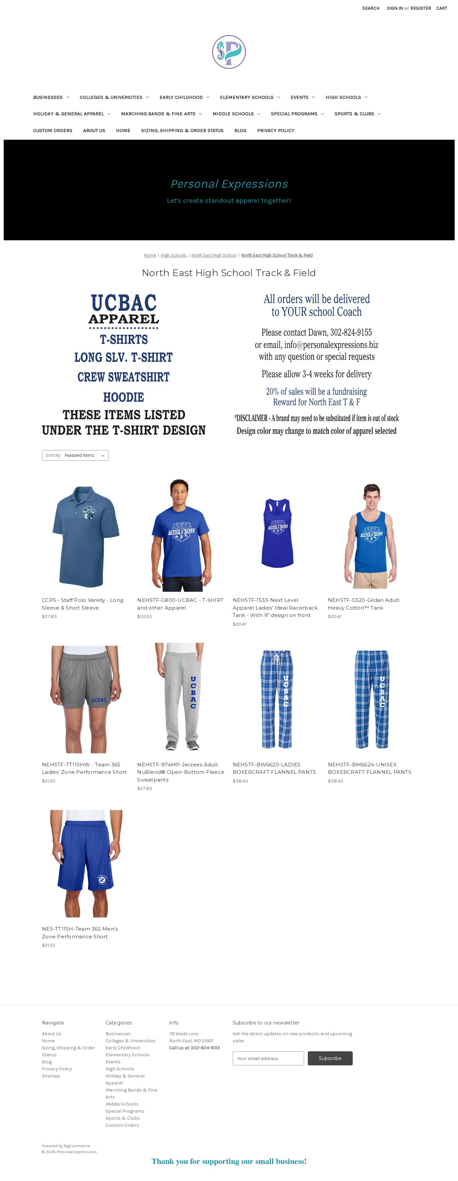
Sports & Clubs (354, 114)
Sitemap (51, 1076)
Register (420, 8)
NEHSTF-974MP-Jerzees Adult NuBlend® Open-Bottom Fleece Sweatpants (180, 772)
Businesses (48, 97)
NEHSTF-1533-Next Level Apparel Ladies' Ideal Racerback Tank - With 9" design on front (275, 607)
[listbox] (86, 455)
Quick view (80, 529)
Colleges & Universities (111, 97)
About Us (94, 130)
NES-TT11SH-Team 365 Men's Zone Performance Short (80, 933)
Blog (240, 130)
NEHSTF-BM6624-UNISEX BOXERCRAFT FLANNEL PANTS (369, 768)
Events (299, 97)
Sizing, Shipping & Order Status (182, 130)
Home (123, 130)
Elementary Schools (247, 97)
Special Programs (294, 114)
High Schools (343, 97)
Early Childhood (181, 97)
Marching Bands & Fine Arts (158, 114)
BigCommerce (77, 1145)
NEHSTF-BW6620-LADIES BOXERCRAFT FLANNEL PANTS (274, 768)
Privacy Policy (275, 130)
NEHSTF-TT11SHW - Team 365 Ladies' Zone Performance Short (84, 768)
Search (371, 8)
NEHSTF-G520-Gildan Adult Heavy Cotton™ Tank (363, 604)
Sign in (395, 8)
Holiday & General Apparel (68, 114)
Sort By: (53, 455)
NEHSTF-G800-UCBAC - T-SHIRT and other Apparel (180, 604)
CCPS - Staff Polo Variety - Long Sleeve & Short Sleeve (82, 604)
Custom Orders (52, 130)
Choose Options (86, 541)
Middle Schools (233, 114)
